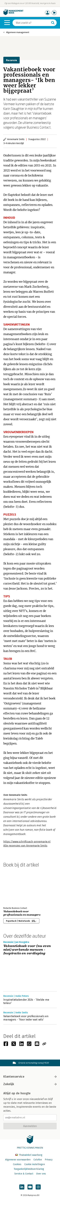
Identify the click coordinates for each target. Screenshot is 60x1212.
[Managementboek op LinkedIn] (21, 1186)
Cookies (17, 1164)
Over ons (41, 1173)
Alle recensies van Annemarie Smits (25, 845)
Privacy (48, 1159)
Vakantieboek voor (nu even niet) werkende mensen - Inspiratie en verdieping (27, 949)
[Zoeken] (53, 22)
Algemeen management (17, 32)
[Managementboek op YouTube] (30, 1186)
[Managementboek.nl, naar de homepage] (13, 14)
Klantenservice (13, 1076)
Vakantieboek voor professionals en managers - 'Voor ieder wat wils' (25, 1018)
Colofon (38, 1159)
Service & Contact (23, 1173)
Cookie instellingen (34, 1164)
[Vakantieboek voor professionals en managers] (15, 886)
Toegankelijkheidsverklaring (29, 1169)
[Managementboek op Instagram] (38, 1186)
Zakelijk (8, 1084)
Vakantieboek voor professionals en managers (21, 913)
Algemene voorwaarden (17, 1159)
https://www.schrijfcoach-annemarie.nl (26, 841)
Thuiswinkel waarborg (30, 1155)
